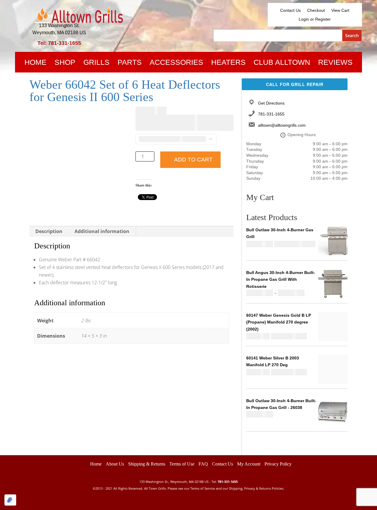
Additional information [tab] (102, 231)
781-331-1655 (271, 114)
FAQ (203, 463)
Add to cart (193, 159)
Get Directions (271, 103)
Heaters (228, 63)
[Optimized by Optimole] (10, 500)
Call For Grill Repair (294, 84)
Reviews (335, 63)
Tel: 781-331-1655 (59, 43)
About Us (115, 463)
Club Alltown (282, 63)
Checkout (316, 10)
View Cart (340, 10)
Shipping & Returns (146, 463)
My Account (248, 463)
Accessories (176, 63)
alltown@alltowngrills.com (282, 125)
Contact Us (290, 10)
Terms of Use (181, 463)
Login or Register (315, 19)
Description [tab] (48, 231)
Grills (96, 63)
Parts (130, 63)
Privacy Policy (278, 463)
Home (35, 63)
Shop (64, 63)
